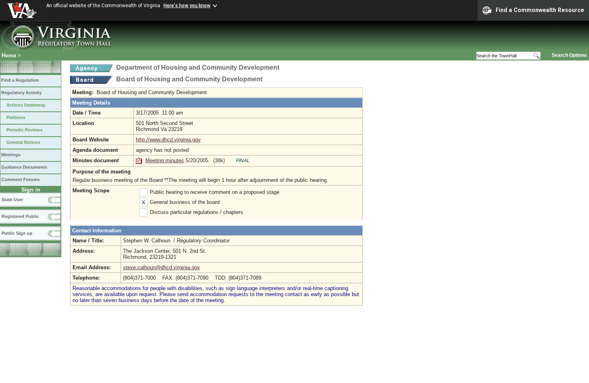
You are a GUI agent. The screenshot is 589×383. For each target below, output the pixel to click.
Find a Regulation (20, 80)
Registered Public (20, 216)
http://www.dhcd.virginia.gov (168, 140)
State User (12, 199)
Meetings (10, 154)
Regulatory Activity (21, 92)
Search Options (569, 55)
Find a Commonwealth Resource (540, 10)
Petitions (15, 117)
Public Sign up (17, 233)
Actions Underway (25, 105)
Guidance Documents (24, 167)
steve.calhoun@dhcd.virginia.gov (161, 267)
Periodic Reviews (24, 129)
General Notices (23, 142)
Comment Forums (20, 179)
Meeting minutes (164, 160)
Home (9, 55)
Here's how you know (186, 5)
